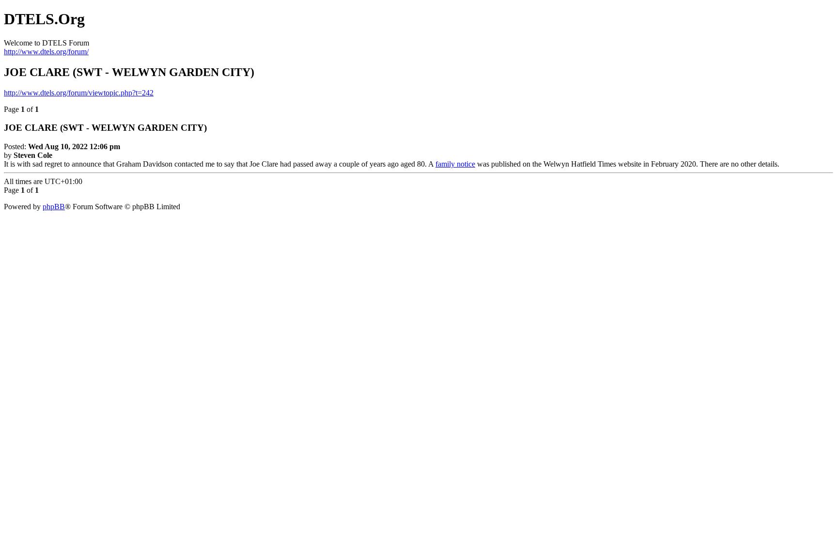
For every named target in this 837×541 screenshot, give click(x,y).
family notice (455, 164)
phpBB (54, 206)
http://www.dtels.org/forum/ (46, 51)
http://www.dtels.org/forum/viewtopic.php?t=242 (79, 93)
